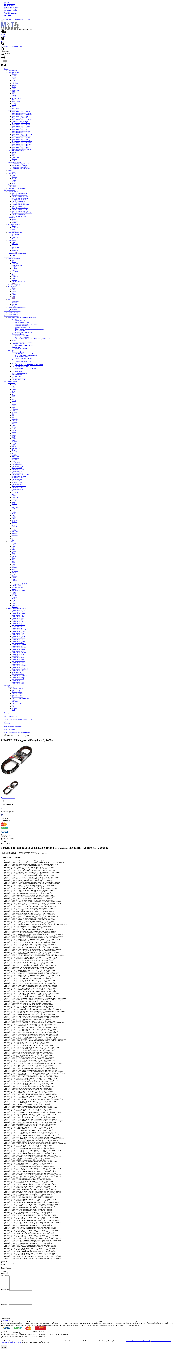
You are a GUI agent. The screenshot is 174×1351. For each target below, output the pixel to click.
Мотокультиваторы (14, 224)
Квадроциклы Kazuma (18, 638)
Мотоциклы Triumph (18, 491)
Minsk (13, 424)
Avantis (14, 389)
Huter (13, 229)
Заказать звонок (8, 19)
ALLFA (14, 96)
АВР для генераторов (14, 285)
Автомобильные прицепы (12, 7)
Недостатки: (4, 1304)
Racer (13, 386)
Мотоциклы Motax (17, 479)
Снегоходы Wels (17, 692)
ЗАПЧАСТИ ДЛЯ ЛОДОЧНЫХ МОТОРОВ (29, 365)
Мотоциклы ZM (17, 484)
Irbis (13, 392)
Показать (3, 1347)
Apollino (14, 499)
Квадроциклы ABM (18, 651)
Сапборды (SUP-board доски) (17, 188)
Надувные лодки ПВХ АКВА (21, 111)
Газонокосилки (12, 240)
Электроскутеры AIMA (19, 590)
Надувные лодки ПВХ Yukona (21, 124)
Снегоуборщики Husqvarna (20, 198)
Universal (14, 576)
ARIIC (14, 594)
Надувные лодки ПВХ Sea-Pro (21, 128)
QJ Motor (14, 504)
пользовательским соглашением (161, 1341)
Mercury (14, 74)
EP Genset (15, 271)
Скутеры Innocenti (17, 587)
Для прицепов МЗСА (21, 348)
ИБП (9, 299)
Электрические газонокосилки (17, 253)
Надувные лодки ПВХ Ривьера (21, 113)
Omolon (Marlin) (16, 98)
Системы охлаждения (18, 379)
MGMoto (14, 422)
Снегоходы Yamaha (17, 688)
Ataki (13, 406)
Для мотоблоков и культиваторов (25, 368)
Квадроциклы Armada (18, 631)
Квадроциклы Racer (18, 670)
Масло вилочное (17, 376)
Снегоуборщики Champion (20, 211)
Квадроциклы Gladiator (19, 666)
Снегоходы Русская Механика (21, 698)
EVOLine (14, 252)
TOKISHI (14, 607)
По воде (6, 2)
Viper (13, 579)
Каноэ (10, 170)
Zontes (13, 592)
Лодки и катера (12, 173)
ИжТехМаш (15, 507)
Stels (13, 106)
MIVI (13, 528)
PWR (13, 437)
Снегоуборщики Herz (18, 203)
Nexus (13, 549)
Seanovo (14, 82)
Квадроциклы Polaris (18, 646)
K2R (13, 494)
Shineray (14, 441)
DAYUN (14, 522)
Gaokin (14, 502)
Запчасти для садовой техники (21, 366)
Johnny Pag (15, 419)
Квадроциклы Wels (17, 628)
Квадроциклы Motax (18, 643)
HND (13, 283)
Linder (13, 175)
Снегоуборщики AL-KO (19, 209)
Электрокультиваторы (15, 232)
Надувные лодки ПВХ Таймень (21, 119)
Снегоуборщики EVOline (19, 195)
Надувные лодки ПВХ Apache (21, 126)
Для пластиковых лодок (22, 327)
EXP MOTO (15, 492)
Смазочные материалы (19, 378)
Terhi (13, 183)
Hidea (13, 100)
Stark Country (16, 301)
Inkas (13, 172)
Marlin (13, 80)
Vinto (13, 518)
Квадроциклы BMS (18, 654)
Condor (14, 87)
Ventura (14, 306)
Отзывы (3, 841)
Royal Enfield (16, 463)
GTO (13, 525)
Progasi (14, 435)
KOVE (14, 495)
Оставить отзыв (6, 1320)
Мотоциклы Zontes (17, 481)
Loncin (14, 430)
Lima (13, 564)
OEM (13, 513)
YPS (13, 540)
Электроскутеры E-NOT (19, 584)
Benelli (14, 401)
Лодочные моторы (13, 72)
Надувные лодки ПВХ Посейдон (22, 141)
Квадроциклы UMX (18, 683)
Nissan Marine (16, 101)
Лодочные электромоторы (16, 150)
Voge (13, 450)
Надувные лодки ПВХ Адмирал (22, 114)
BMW (13, 410)
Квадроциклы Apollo (18, 634)
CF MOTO (15, 520)
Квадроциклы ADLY (18, 621)
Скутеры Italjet (16, 585)
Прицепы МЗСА (13, 312)
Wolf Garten (15, 234)
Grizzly (14, 182)
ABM (13, 561)
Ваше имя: (4, 1273)
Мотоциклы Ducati (17, 471)
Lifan (13, 278)
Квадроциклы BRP (17, 623)
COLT (13, 515)
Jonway (14, 577)
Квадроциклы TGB (18, 674)
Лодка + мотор (12, 70)
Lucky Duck (15, 527)
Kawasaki (14, 420)
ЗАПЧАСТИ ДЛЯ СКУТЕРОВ (24, 353)
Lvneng (14, 589)
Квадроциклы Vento (18, 633)
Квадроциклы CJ (17, 680)
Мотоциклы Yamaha (21, 356)
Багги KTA (15, 656)
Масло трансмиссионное (19, 373)
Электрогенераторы (14, 258)
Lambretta (14, 597)
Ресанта (14, 222)
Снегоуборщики (13, 191)
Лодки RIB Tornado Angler (20, 121)
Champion (15, 221)
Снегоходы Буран (17, 693)
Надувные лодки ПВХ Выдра (21, 137)
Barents (14, 180)
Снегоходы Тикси (17, 697)
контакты (4, 41)
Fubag (13, 270)
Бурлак (14, 103)
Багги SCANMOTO (18, 672)
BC (13, 602)
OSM (13, 710)
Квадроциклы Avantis (18, 613)
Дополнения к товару (7, 838)
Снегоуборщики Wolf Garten (20, 204)
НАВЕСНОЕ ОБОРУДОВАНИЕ (25, 345)
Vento (13, 402)
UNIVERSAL (16, 448)
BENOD (14, 595)
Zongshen (14, 267)
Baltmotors (15, 409)
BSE (13, 433)
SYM (13, 574)
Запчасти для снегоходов (23, 361)
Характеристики (6, 835)
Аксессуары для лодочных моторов (26, 324)
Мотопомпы (12, 286)
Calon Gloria (15, 90)
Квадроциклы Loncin (18, 661)
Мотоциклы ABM (17, 466)
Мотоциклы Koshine (18, 477)
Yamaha (14, 75)
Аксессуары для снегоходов (23, 342)
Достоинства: (5, 1289)
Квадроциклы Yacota (18, 615)
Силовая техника (9, 5)
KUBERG (15, 497)
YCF (13, 397)
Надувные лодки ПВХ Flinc (20, 129)
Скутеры (10, 541)
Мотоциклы (11, 383)
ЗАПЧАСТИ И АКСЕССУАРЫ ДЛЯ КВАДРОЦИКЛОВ (33, 338)
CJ (12, 510)
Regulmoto (15, 438)
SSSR (13, 445)
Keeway (14, 556)
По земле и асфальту (10, 10)
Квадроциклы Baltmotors (19, 675)
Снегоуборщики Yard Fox (19, 193)
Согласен (4, 1345)
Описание (4, 836)
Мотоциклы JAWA (17, 487)
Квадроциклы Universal (19, 648)
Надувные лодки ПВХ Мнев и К (22, 134)
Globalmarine (15, 108)
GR (13, 414)
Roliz (13, 440)
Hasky (13, 415)
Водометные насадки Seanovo (21, 167)
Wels (13, 394)
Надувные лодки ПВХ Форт (20, 146)
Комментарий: (5, 1318)
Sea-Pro (14, 78)
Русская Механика (17, 626)
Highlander (15, 531)
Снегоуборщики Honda (19, 199)
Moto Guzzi (15, 425)
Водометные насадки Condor (20, 168)
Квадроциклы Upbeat (18, 649)
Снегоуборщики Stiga (18, 214)
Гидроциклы (12, 185)
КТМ (13, 396)
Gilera (13, 558)
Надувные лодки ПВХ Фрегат (21, 123)
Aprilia (14, 404)
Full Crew (14, 412)
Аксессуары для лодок (22, 322)
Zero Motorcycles (17, 464)
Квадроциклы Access (18, 636)
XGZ (13, 505)
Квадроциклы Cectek (18, 625)
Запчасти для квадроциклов (23, 358)
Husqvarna (15, 250)
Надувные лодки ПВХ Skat (20, 132)
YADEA (14, 600)
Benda (13, 509)
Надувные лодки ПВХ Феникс (21, 144)
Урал (13, 461)
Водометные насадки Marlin (20, 165)
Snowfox (14, 708)
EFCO (13, 242)
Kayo (13, 391)
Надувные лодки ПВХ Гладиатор (22, 149)
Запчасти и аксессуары (11, 9)
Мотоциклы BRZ (17, 468)
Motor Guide (15, 157)
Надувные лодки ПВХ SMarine (21, 136)
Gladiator (14, 85)
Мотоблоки (11, 217)
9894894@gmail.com (19, 1333)
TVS (13, 536)
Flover (13, 154)
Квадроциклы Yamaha (18, 610)
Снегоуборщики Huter (18, 206)
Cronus (14, 399)
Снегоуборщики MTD (18, 201)
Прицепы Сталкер (13, 314)
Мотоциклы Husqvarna (19, 476)
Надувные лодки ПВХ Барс (20, 139)
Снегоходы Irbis (16, 690)
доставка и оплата (3, 35)
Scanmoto (14, 533)
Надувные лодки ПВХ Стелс (21, 118)
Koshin (14, 294)
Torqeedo (14, 159)
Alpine (13, 705)
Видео (3, 840)
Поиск (28, 19)
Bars (13, 706)
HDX (13, 92)
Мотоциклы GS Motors (19, 486)
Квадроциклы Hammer (19, 677)
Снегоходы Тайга (17, 695)
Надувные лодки (13, 110)
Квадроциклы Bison (18, 618)
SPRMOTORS (16, 605)
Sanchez (14, 530)
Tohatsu (14, 77)
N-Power (14, 303)
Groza (13, 523)
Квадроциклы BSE (17, 639)
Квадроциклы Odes (18, 682)
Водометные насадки (14, 162)
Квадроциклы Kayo (18, 616)
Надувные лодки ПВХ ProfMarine (22, 142)
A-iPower (14, 280)
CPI (13, 582)
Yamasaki (14, 451)
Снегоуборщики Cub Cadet (20, 196)
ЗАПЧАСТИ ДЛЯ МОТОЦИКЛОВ (26, 355)
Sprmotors (14, 535)
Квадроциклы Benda (18, 679)
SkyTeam (14, 459)
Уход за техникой (17, 374)
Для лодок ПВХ (20, 320)
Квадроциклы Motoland (19, 644)
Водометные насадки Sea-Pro (21, 164)
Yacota (13, 273)
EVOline (14, 268)
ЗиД (13, 453)
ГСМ (9, 370)
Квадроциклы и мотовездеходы (17, 608)
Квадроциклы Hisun (18, 659)
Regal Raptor (15, 458)
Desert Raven (15, 456)
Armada (14, 500)
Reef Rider (15, 83)
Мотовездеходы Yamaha (19, 612)
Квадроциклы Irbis (17, 620)
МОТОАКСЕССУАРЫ (22, 335)
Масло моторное (17, 371)
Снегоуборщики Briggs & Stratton (22, 213)
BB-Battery (15, 304)
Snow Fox (15, 701)
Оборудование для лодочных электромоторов (29, 329)
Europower (15, 263)
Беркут (14, 178)
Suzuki (14, 105)
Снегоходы (11, 687)
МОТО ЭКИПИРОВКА (22, 337)
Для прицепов (16, 347)
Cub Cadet (15, 244)
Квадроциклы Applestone (19, 652)
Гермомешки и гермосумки (23, 332)
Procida (14, 517)
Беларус (14, 219)
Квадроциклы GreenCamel (20, 669)
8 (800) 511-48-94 (17, 46)
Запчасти (11, 350)
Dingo (13, 700)
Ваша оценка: (5, 1275)
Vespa (13, 553)
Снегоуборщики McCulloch (20, 208)
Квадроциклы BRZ (17, 664)
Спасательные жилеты (22, 325)
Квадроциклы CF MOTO (19, 630)
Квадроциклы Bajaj (18, 662)
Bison (13, 428)
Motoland (14, 427)
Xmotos (14, 443)
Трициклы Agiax (17, 482)
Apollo (14, 432)
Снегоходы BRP (17, 703)
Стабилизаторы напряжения (16, 307)
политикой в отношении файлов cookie (138, 1341)
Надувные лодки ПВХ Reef (20, 147)
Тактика (14, 177)
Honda (13, 93)
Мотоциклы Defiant (18, 469)
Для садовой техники (18, 343)
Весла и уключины (21, 330)
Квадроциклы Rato (17, 667)
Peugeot (14, 569)
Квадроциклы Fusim (18, 657)
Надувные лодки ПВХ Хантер (21, 116)
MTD (13, 235)
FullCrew (14, 512)
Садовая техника (9, 4)
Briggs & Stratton (17, 265)
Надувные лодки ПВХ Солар (21, 131)
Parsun (13, 88)
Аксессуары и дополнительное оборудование (22, 317)
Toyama (14, 95)
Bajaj (13, 407)
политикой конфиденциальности (11, 1342)
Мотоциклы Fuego (17, 473)
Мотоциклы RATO (17, 489)
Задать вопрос (19, 19)
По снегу (7, 12)
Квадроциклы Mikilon (18, 641)
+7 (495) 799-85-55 (6, 46)
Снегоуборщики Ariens (19, 216)
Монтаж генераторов (18, 281)
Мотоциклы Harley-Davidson (20, 474)
